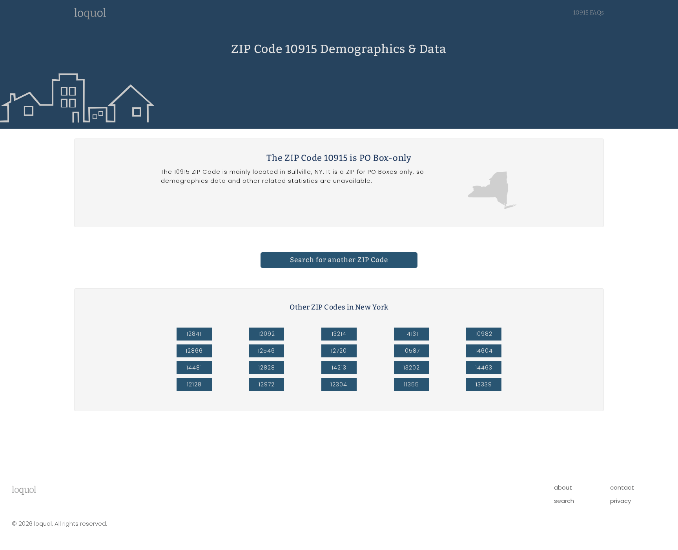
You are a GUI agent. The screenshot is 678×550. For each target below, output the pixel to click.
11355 (411, 384)
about (563, 487)
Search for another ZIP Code (339, 260)
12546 (266, 351)
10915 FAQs (588, 12)
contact (622, 487)
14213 (339, 368)
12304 (338, 384)
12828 (266, 368)
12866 (194, 351)
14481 (194, 368)
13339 (484, 384)
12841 (194, 334)
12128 (194, 384)
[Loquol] (90, 17)
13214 (339, 334)
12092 (266, 334)
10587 (411, 351)
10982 (483, 334)
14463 (483, 368)
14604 (484, 351)
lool (24, 489)
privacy (620, 501)
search (564, 501)
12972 (267, 384)
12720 (339, 351)
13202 (411, 368)
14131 (411, 334)
